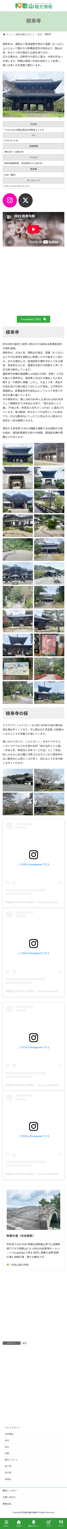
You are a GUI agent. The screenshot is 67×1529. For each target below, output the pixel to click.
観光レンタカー (10, 1490)
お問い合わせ (9, 1497)
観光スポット (11, 1459)
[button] (33, 319)
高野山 (8, 1479)
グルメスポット (12, 1427)
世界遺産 (9, 1434)
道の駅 (8, 1472)
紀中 (7, 1440)
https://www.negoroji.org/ (16, 186)
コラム (48, 1526)
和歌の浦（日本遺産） (21, 1235)
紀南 (7, 1453)
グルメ (61, 1526)
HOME (19, 1526)
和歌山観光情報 (20, 1264)
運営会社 (7, 1503)
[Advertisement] (33, 1306)
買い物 (8, 1466)
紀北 (24, 1343)
